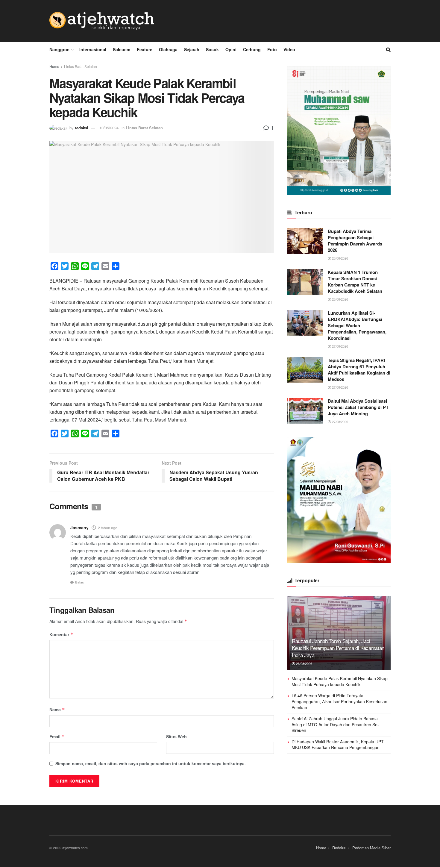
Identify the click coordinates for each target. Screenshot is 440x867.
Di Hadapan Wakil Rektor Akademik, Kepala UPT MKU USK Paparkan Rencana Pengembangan (338, 745)
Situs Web (176, 736)
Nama (57, 710)
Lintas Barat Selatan (80, 66)
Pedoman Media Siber (371, 848)
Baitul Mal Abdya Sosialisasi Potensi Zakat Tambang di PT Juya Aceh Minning (358, 407)
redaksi (81, 128)
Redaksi (339, 848)
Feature (144, 49)
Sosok (212, 49)
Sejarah (191, 49)
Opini (230, 49)
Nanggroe (59, 49)
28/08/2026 (339, 258)
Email (57, 736)
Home (54, 66)
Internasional (92, 49)
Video (289, 49)
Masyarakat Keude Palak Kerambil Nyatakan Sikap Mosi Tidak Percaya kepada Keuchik (340, 681)
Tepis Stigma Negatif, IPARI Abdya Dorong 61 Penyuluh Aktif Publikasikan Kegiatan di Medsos (359, 369)
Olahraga (168, 49)
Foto (272, 49)
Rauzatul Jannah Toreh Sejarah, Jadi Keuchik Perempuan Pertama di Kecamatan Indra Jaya (338, 648)
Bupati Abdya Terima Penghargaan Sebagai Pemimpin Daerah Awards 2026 (355, 240)
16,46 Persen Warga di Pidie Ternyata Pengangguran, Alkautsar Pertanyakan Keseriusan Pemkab (339, 701)
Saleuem (121, 49)
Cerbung (252, 49)
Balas (79, 582)
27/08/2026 (339, 346)
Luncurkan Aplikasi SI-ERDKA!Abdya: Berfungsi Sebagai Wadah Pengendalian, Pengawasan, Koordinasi (357, 325)
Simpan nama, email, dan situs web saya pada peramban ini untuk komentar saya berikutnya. (150, 763)
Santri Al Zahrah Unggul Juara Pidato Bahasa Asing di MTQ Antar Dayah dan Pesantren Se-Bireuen (335, 724)
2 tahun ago (107, 527)
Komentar (61, 634)
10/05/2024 (109, 128)
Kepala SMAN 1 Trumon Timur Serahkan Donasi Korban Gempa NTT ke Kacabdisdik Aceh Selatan (355, 281)
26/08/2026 (303, 663)
